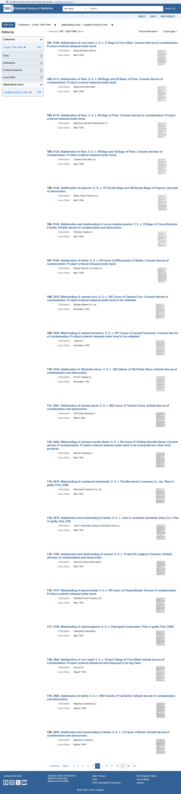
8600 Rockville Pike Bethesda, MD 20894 (58, 779)
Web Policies (98, 776)
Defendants (9, 63)
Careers (140, 782)
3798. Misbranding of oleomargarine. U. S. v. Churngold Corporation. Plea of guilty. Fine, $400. (113, 626)
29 (134, 766)
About (142, 16)
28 (128, 766)
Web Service (168, 16)
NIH (86, 790)
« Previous (52, 31)
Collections (9, 39)
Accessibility (143, 779)
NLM (79, 790)
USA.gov (100, 790)
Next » (81, 31)
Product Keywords (12, 70)
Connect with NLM (12, 776)
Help (153, 16)
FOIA (94, 779)
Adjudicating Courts (13, 84)
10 (117, 766)
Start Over (8, 24)
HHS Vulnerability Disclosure (106, 782)
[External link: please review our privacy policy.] (5, 782)
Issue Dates (9, 77)
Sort (148, 31)
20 (169, 31)
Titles (6, 55)
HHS (91, 790)
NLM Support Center (147, 776)
